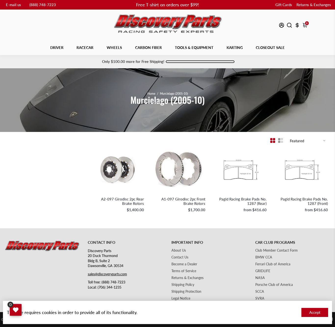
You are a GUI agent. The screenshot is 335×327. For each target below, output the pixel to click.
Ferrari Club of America (272, 264)
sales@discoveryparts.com (107, 274)
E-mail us (13, 4)
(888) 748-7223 (42, 4)
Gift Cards (283, 4)
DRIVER (57, 47)
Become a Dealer (184, 264)
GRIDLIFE (262, 271)
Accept (314, 312)
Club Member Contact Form (276, 250)
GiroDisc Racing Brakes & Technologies (118, 194)
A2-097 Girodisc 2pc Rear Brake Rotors (122, 201)
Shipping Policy (182, 285)
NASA (260, 278)
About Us (178, 250)
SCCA (259, 291)
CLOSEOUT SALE (270, 47)
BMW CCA (263, 257)
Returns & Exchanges (313, 4)
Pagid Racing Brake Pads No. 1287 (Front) (304, 201)
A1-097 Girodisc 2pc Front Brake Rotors (183, 201)
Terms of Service (183, 271)
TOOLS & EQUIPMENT (194, 47)
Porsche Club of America (274, 285)
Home (151, 93)
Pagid (263, 194)
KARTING (235, 47)
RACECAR (85, 47)
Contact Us (179, 257)
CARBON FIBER (148, 47)
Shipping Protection (186, 291)
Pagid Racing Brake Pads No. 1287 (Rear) (243, 201)
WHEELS (114, 47)
